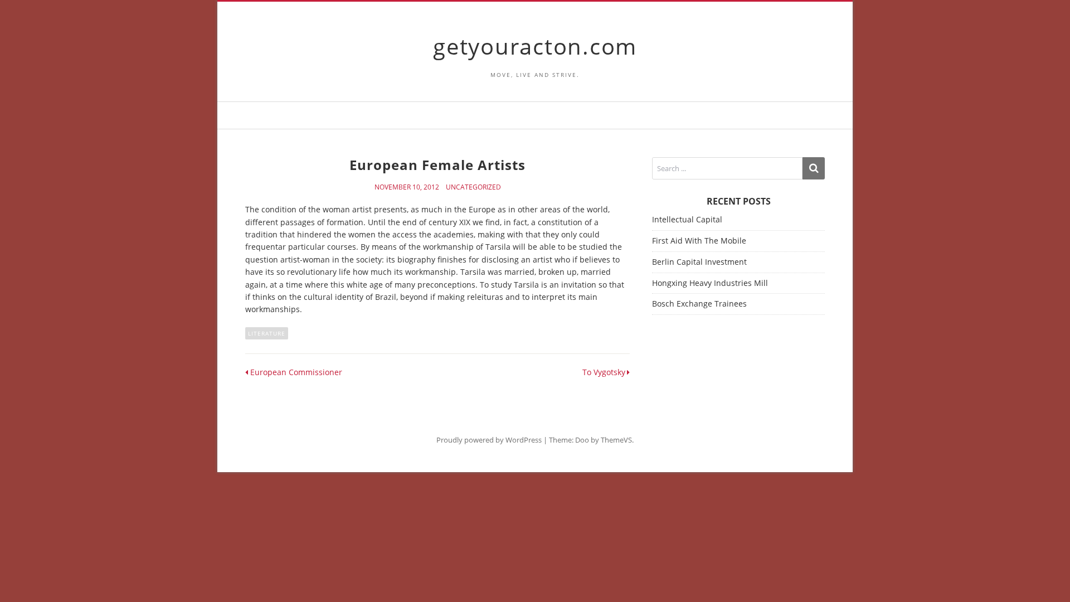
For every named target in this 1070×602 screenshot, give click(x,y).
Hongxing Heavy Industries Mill (710, 283)
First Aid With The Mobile (699, 240)
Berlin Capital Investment (699, 261)
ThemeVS (616, 440)
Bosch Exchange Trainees (699, 303)
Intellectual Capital (687, 219)
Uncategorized (473, 187)
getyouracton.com (535, 46)
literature (266, 333)
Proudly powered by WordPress (489, 440)
